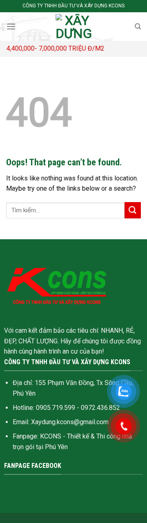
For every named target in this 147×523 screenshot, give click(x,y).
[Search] (138, 26)
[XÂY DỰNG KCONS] (73, 26)
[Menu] (11, 26)
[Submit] (133, 210)
